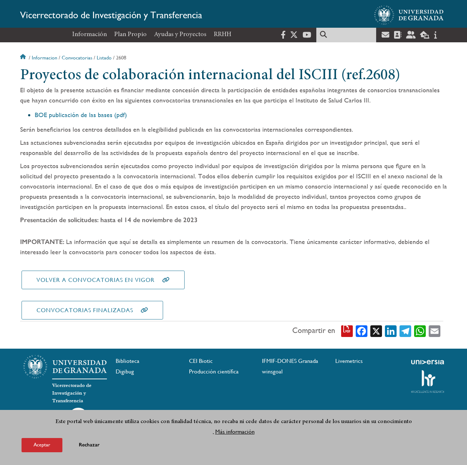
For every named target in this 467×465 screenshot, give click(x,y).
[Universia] (427, 362)
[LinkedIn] (391, 330)
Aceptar (42, 444)
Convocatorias (77, 58)
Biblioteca (127, 360)
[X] (376, 330)
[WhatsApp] (420, 330)
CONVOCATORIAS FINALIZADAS (84, 310)
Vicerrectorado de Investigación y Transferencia (111, 15)
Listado (104, 58)
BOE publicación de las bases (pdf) (81, 115)
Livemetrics (349, 360)
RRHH (222, 34)
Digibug (125, 371)
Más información (235, 431)
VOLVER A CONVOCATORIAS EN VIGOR (95, 279)
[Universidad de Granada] (409, 15)
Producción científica (214, 371)
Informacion (44, 58)
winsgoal (272, 371)
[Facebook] (361, 330)
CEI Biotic (201, 360)
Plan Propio (130, 34)
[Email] (434, 330)
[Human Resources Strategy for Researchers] (427, 381)
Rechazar (89, 445)
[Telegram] (405, 330)
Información (89, 34)
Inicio (23, 57)
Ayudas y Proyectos (180, 34)
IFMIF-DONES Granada (290, 360)
